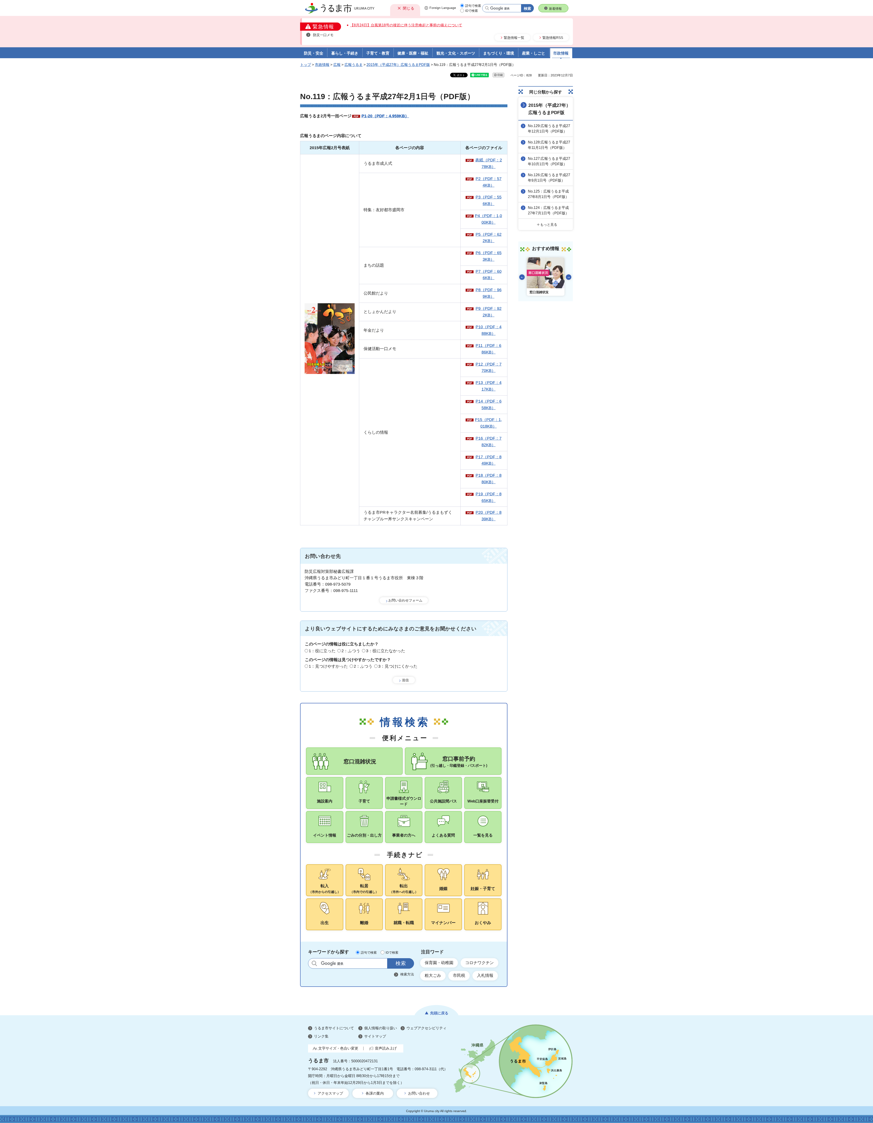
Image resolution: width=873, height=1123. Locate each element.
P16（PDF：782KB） (489, 441)
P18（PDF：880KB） (489, 478)
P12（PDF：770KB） (489, 367)
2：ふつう (350, 651)
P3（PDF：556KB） (489, 200)
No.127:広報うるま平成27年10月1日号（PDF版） (549, 161)
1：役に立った (322, 651)
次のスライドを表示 (568, 277)
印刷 (500, 75)
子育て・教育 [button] (377, 53)
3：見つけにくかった (397, 666)
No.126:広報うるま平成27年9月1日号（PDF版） (549, 177)
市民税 (459, 975)
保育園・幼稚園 (439, 962)
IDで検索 (471, 11)
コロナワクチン (479, 962)
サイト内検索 (314, 963)
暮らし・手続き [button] (344, 53)
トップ (305, 65)
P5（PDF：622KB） (489, 237)
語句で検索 (473, 6)
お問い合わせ (419, 1093)
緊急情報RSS (552, 38)
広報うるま (353, 65)
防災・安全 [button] (313, 53)
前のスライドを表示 (522, 277)
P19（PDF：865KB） (489, 497)
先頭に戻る (439, 1013)
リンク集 (321, 1036)
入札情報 (485, 975)
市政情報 (322, 65)
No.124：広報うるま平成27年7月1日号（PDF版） (548, 210)
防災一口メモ (323, 35)
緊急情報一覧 (514, 38)
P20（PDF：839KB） (489, 515)
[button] (405, 8)
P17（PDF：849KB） (489, 460)
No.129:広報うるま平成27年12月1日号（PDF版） (549, 128)
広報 (337, 65)
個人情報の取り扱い (380, 1028)
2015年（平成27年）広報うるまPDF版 (398, 65)
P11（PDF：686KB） (488, 348)
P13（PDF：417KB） (489, 385)
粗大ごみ (433, 975)
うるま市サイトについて (334, 1028)
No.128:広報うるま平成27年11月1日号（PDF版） (549, 145)
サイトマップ (375, 1036)
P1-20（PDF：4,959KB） (385, 116)
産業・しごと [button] (533, 53)
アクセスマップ (330, 1093)
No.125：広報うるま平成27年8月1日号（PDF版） (548, 194)
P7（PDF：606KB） (489, 274)
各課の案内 (375, 1093)
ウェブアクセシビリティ (426, 1028)
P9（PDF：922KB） (489, 311)
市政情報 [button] (561, 53)
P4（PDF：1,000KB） (488, 219)
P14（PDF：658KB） (489, 404)
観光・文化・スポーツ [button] (455, 53)
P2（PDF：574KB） (489, 182)
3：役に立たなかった (385, 651)
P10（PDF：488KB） (489, 330)
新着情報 (555, 8)
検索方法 (407, 974)
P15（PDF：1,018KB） (488, 423)
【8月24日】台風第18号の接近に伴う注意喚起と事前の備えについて (406, 25)
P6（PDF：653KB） (489, 256)
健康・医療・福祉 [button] (412, 53)
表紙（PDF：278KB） (488, 163)
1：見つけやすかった (328, 666)
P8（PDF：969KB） (489, 293)
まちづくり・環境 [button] (498, 53)
